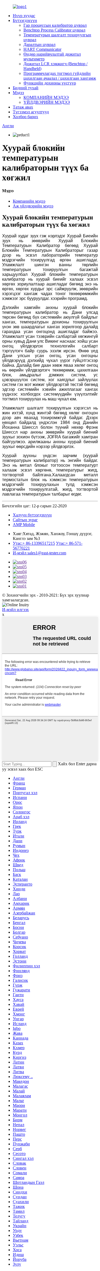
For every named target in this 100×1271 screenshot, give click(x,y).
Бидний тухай (25, 88)
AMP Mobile (24, 524)
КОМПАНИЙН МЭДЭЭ (46, 97)
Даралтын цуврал (39, 44)
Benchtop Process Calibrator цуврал (54, 30)
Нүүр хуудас (24, 15)
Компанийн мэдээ (29, 201)
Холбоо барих (25, 116)
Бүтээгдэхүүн (25, 20)
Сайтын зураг (25, 519)
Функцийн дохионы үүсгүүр (49, 83)
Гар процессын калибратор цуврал (55, 25)
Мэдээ (18, 92)
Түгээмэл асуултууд (31, 112)
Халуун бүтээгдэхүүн (32, 515)
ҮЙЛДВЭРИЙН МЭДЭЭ (46, 102)
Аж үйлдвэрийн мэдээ (33, 206)
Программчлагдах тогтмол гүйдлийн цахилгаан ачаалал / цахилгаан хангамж (59, 75)
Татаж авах (23, 107)
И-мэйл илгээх (15, 609)
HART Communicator (42, 49)
